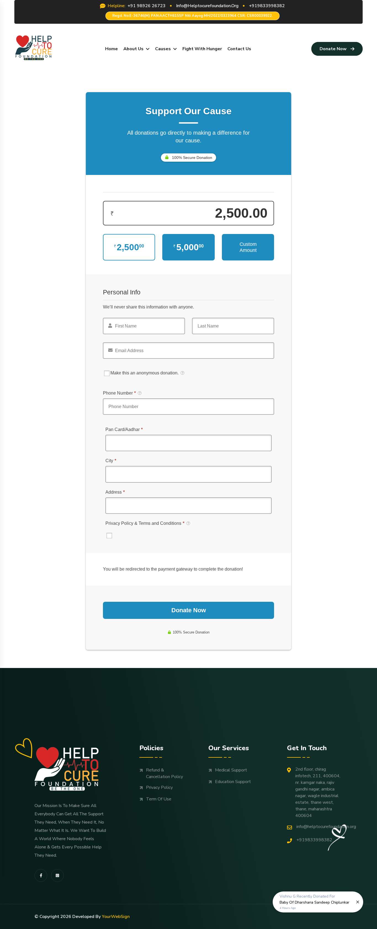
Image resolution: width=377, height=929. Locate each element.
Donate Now (333, 49)
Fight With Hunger (202, 49)
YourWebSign (116, 917)
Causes (163, 49)
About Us (133, 49)
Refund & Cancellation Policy (164, 773)
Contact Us (239, 49)
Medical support (231, 770)
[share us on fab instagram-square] (57, 875)
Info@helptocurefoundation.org (326, 827)
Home (111, 49)
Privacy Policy (159, 787)
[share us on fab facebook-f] (40, 875)
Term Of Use (158, 799)
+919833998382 (314, 840)
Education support (233, 782)
